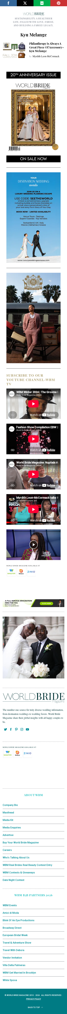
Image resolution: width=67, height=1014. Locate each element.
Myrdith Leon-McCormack (46, 56)
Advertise (8, 835)
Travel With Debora (13, 950)
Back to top (34, 1007)
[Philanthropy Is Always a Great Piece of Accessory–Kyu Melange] (14, 50)
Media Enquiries (12, 827)
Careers (7, 850)
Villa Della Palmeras (14, 965)
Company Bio (10, 805)
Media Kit (8, 820)
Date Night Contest (13, 880)
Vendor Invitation (12, 957)
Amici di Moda (11, 912)
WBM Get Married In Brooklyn (19, 972)
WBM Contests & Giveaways (19, 872)
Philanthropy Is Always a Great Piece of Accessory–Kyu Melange (46, 47)
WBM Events (10, 905)
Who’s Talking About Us (16, 857)
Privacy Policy (33, 999)
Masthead (8, 812)
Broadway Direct (12, 927)
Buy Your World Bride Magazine (21, 842)
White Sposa (10, 980)
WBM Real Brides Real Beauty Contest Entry (27, 865)
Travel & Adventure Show (17, 942)
